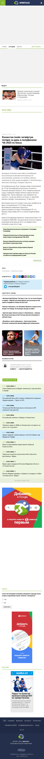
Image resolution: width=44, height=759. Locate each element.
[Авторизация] (42, 2)
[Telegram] (33, 276)
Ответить (7, 607)
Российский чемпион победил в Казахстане (18, 418)
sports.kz (37, 260)
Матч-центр (36, 46)
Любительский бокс (17, 271)
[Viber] (25, 276)
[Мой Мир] (19, 276)
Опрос (4, 589)
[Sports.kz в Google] (22, 527)
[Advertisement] (22, 25)
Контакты (27, 721)
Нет (5, 599)
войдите (13, 369)
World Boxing (6, 271)
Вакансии (19, 721)
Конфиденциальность (26, 725)
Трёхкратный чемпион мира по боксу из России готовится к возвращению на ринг (19, 254)
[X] (22, 276)
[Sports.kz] (22, 3)
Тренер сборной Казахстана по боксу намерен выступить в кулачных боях (19, 242)
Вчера (4, 46)
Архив (37, 725)
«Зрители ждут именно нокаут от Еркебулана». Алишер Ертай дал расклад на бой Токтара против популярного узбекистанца (21, 315)
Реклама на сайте (11, 725)
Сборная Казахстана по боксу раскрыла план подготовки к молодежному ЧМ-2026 (18, 236)
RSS (22, 730)
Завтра (19, 46)
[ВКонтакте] (13, 276)
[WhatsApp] (28, 276)
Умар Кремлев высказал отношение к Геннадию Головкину (19, 230)
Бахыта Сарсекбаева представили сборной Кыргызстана (18, 248)
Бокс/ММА (6, 110)
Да (5, 603)
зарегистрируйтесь (25, 369)
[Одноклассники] (16, 276)
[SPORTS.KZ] (22, 637)
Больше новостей (22, 480)
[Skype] (31, 276)
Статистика (37, 721)
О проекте (11, 721)
